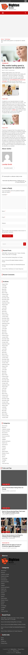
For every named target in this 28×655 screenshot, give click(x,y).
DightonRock (13, 649)
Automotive (4, 425)
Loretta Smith (11, 70)
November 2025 (5, 299)
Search (24, 244)
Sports (3, 456)
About (2, 639)
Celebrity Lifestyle (6, 429)
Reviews (4, 454)
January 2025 (5, 316)
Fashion (4, 437)
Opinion (3, 449)
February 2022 (5, 376)
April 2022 (4, 373)
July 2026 (4, 285)
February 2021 (5, 395)
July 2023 (4, 347)
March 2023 (4, 354)
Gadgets (4, 439)
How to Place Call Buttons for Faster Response (12, 269)
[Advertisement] (14, 26)
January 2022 (5, 378)
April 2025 (4, 311)
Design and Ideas (6, 431)
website (14, 109)
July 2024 (4, 327)
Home (2, 637)
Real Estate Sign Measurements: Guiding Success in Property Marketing (14, 181)
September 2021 (5, 385)
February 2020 (5, 415)
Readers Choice (5, 453)
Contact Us (3, 641)
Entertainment (5, 434)
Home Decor (5, 444)
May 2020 (4, 410)
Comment (4, 194)
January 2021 (5, 397)
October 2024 (5, 321)
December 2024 (5, 318)
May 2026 (4, 289)
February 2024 (5, 335)
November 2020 (5, 400)
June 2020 (4, 409)
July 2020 (4, 407)
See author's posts (8, 168)
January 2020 (5, 417)
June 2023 (4, 349)
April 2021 (4, 391)
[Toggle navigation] (3, 12)
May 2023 (4, 350)
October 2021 (5, 383)
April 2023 (4, 352)
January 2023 (5, 357)
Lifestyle (4, 448)
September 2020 (5, 403)
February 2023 (5, 356)
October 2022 (5, 362)
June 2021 (4, 388)
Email (3, 217)
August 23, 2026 (5, 490)
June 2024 (4, 328)
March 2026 (4, 292)
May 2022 (4, 371)
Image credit (5, 98)
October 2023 (5, 342)
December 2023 (5, 338)
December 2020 (5, 398)
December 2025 (5, 297)
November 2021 (5, 381)
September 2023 (5, 344)
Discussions (4, 432)
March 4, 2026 (5, 538)
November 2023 (5, 340)
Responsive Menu (25, 1)
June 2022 (4, 369)
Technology (5, 63)
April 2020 (4, 412)
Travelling (4, 460)
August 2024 (5, 325)
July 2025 (4, 306)
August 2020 (5, 405)
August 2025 (5, 304)
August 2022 (5, 366)
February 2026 (5, 294)
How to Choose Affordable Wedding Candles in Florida (13, 624)
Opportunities (5, 451)
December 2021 (5, 379)
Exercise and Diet (6, 436)
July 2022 (4, 368)
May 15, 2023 (5, 70)
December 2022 (5, 359)
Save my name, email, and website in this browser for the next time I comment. (14, 231)
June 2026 (4, 287)
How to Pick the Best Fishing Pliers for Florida (12, 257)
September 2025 (5, 303)
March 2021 (4, 393)
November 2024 (5, 320)
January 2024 (5, 337)
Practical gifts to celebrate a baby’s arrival (12, 176)
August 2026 (5, 284)
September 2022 (5, 364)
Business (4, 427)
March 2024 (4, 333)
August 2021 (5, 386)
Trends (3, 461)
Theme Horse (16, 651)
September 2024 (5, 323)
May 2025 (4, 309)
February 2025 (5, 315)
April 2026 (4, 291)
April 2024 (4, 332)
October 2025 (5, 301)
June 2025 (4, 308)
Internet (4, 446)
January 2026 (5, 296)
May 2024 (4, 330)
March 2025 (4, 313)
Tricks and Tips (5, 463)
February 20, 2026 (6, 548)
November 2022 (5, 361)
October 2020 (5, 402)
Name (3, 211)
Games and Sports (6, 441)
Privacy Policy (4, 643)
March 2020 (4, 414)
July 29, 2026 (5, 514)
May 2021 (4, 390)
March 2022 (4, 374)
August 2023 (5, 345)
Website (4, 223)
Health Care (4, 443)
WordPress (18, 652)
